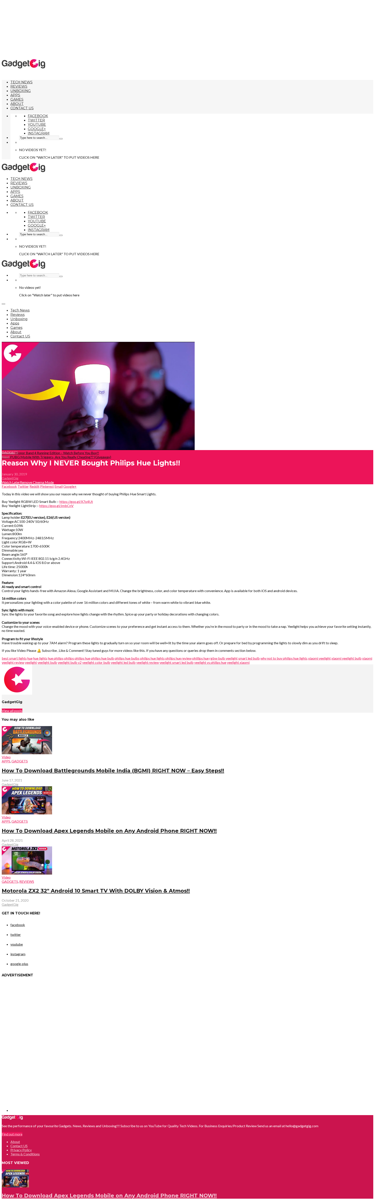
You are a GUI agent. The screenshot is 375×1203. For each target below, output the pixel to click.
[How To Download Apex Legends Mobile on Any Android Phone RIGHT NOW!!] (15, 1186)
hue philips (56, 658)
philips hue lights (152, 658)
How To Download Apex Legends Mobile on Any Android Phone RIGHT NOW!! (109, 831)
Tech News (21, 82)
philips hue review (178, 658)
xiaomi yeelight (319, 658)
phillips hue (200, 658)
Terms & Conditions (25, 1154)
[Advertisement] (187, 29)
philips (69, 658)
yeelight (31, 662)
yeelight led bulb (123, 662)
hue (30, 658)
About (17, 104)
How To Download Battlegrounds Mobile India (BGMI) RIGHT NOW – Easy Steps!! (113, 770)
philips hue (82, 658)
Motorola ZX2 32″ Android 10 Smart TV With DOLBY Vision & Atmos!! (96, 891)
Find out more (12, 1134)
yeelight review (147, 662)
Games (16, 99)
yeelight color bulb (96, 662)
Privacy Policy (21, 1150)
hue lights (40, 658)
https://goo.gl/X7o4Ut (76, 501)
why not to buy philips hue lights (284, 658)
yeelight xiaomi (238, 662)
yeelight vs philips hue (210, 662)
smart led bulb (249, 658)
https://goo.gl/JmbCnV (56, 506)
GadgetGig (10, 478)
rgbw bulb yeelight (223, 658)
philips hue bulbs (127, 658)
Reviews (18, 86)
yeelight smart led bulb (177, 662)
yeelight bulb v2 (70, 662)
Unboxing (20, 91)
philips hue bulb (102, 658)
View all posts (12, 711)
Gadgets (10, 452)
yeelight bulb (47, 662)
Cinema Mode (43, 482)
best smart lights (14, 658)
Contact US (22, 108)
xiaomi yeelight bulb (346, 658)
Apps (15, 95)
